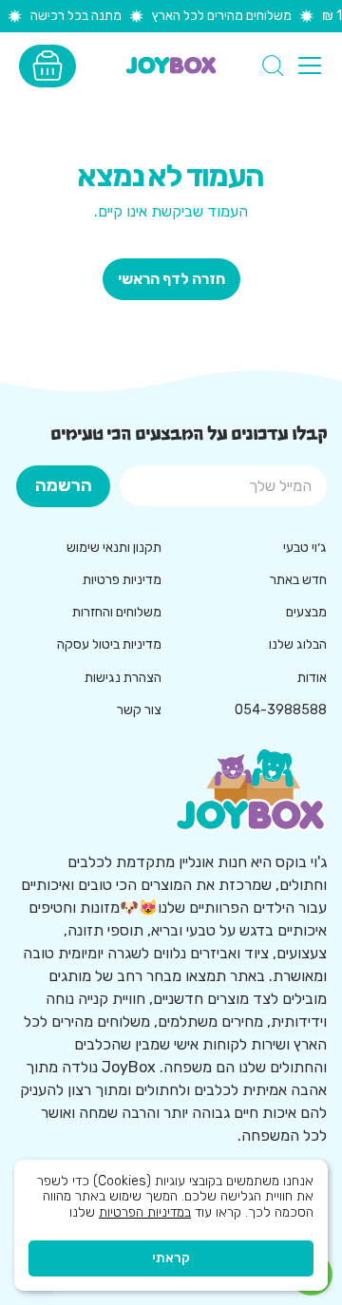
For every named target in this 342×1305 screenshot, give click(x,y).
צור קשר (139, 710)
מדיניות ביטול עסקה (109, 644)
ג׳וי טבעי (305, 547)
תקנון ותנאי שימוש (114, 547)
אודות (312, 678)
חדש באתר (298, 580)
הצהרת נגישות (123, 678)
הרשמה (63, 485)
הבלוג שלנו (298, 644)
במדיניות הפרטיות (145, 1212)
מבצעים (306, 612)
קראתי (171, 1258)
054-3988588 (281, 710)
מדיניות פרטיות (122, 580)
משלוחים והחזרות (117, 612)
